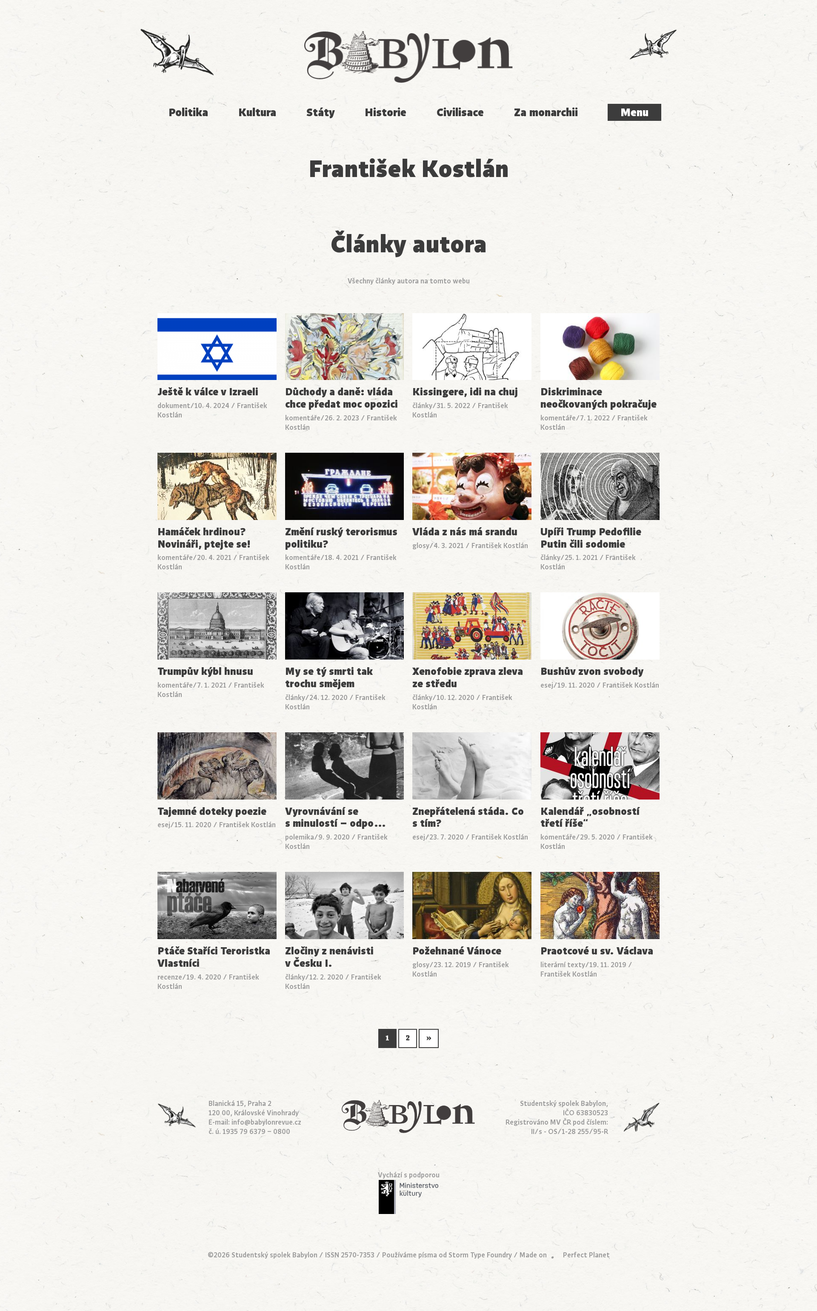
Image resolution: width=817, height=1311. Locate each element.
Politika (188, 112)
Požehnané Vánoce (456, 951)
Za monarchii (546, 112)
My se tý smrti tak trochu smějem (329, 677)
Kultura (257, 112)
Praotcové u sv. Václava (596, 951)
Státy (320, 112)
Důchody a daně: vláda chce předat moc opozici (341, 398)
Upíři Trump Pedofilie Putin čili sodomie (590, 538)
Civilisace (460, 112)
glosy (420, 546)
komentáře (302, 418)
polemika (299, 837)
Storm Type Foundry (480, 1255)
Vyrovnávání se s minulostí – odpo (335, 817)
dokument (173, 406)
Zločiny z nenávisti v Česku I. (329, 957)
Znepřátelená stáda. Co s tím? (468, 817)
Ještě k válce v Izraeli (207, 392)
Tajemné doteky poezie (211, 811)
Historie (385, 112)
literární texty (562, 965)
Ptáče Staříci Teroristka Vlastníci (213, 957)
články (422, 406)
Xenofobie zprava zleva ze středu (467, 677)
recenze (169, 977)
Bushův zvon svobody (591, 671)
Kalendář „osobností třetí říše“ (590, 817)
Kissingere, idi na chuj (465, 392)
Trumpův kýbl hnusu (205, 671)
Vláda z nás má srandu (464, 532)
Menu (634, 112)
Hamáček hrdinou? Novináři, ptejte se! (204, 538)
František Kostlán (499, 546)
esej (546, 685)
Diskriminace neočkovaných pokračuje (598, 398)
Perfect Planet (586, 1255)
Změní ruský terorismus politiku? (341, 538)
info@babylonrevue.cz (266, 1122)
